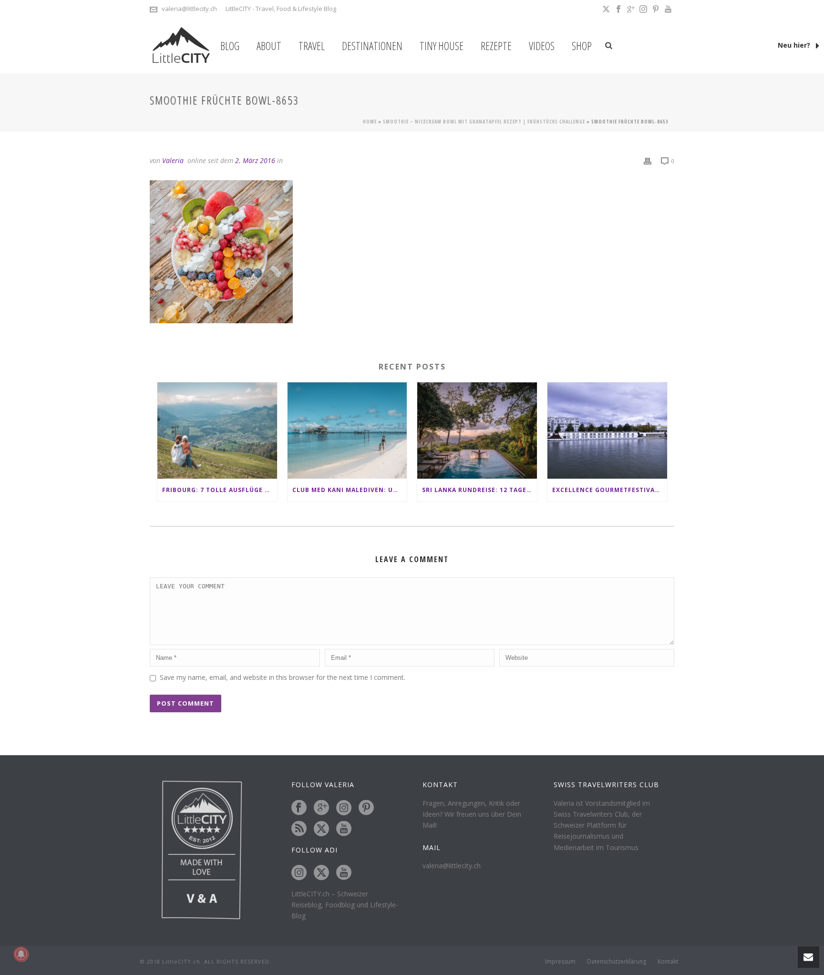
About (269, 45)
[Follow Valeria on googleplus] (321, 808)
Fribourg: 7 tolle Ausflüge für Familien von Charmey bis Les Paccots (219, 490)
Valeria (173, 160)
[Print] (647, 160)
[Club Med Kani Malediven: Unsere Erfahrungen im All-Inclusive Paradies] (347, 430)
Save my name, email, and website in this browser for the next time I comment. (282, 677)
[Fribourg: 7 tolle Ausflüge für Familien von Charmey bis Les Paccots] (217, 430)
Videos (542, 45)
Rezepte (496, 45)
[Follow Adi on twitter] (321, 873)
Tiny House (442, 45)
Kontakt (668, 961)
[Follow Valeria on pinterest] (366, 808)
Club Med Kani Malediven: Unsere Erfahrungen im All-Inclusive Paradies (349, 490)
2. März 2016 (255, 160)
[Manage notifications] (21, 954)
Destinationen (372, 45)
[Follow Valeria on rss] (299, 829)
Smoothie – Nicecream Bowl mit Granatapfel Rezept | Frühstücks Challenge (484, 121)
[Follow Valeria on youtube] (343, 829)
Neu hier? (795, 45)
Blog (229, 45)
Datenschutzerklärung (616, 961)
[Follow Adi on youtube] (343, 873)
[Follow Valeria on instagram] (343, 808)
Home (370, 121)
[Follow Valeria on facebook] (299, 808)
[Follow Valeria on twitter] (321, 829)
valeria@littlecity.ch (189, 8)
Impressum (560, 961)
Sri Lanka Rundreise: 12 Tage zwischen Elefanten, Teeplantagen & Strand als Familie (479, 490)
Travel (312, 45)
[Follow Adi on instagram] (299, 873)
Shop (582, 45)
